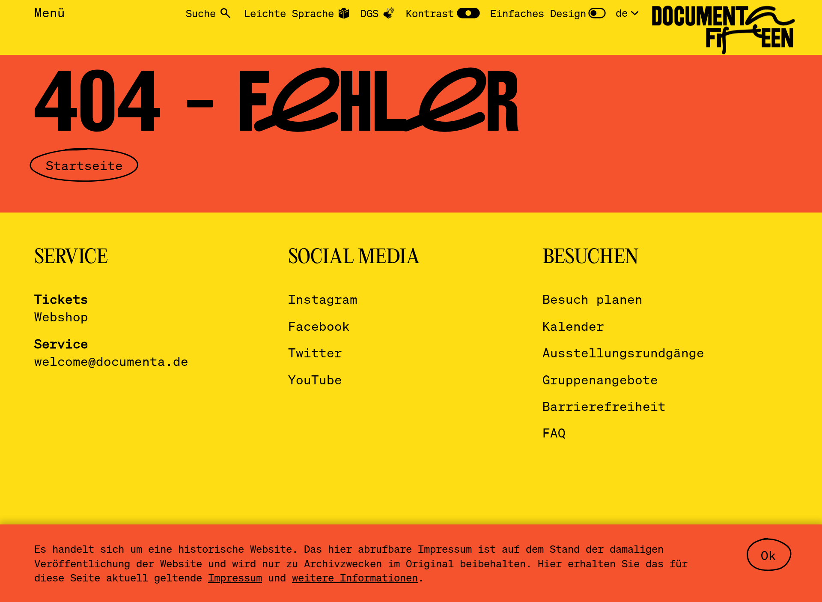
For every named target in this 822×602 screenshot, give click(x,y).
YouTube (315, 379)
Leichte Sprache (289, 13)
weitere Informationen (355, 577)
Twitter (315, 352)
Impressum (235, 577)
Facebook (319, 326)
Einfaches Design (538, 13)
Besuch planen (592, 299)
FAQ (554, 432)
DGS (369, 13)
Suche (201, 13)
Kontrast (430, 13)
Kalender (573, 326)
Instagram (322, 299)
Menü (49, 12)
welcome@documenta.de (111, 361)
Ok (768, 555)
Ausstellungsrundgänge (623, 352)
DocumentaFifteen (722, 26)
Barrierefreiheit (604, 406)
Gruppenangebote (600, 379)
